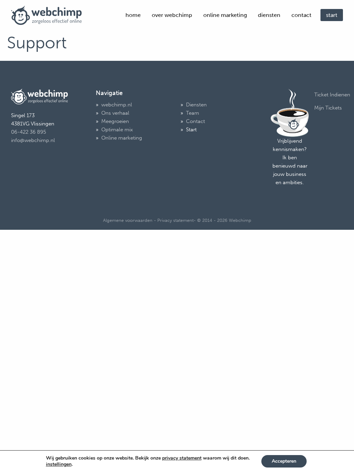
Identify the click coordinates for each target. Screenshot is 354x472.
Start (331, 15)
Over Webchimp (172, 15)
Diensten (269, 15)
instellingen (59, 464)
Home (133, 15)
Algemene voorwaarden (127, 220)
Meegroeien (115, 121)
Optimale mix (117, 129)
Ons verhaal (115, 113)
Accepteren (284, 461)
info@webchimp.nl (33, 140)
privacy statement (182, 458)
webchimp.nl (116, 105)
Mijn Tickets (328, 108)
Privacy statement (175, 220)
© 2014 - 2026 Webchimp (224, 220)
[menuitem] (133, 15)
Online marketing (225, 15)
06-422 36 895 (28, 132)
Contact (301, 15)
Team (192, 113)
